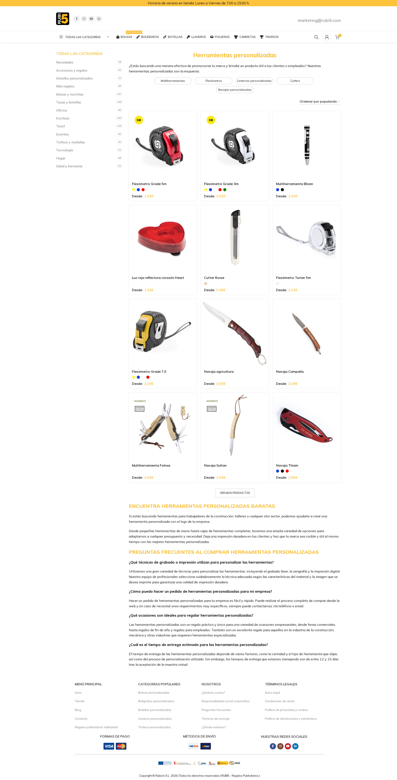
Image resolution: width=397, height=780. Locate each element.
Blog (78, 710)
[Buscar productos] (316, 37)
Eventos (62, 134)
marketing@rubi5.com (319, 20)
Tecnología (64, 150)
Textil (60, 126)
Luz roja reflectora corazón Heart (158, 278)
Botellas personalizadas (154, 710)
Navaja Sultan (215, 465)
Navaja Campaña (290, 371)
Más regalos (65, 86)
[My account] (327, 37)
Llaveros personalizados (155, 718)
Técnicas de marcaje (215, 718)
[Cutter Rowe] (235, 239)
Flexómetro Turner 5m (293, 278)
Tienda (79, 701)
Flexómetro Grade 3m (221, 184)
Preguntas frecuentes (216, 710)
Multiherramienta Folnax (151, 465)
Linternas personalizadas (254, 81)
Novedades (64, 62)
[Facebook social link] (76, 19)
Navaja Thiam (287, 465)
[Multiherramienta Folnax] (163, 427)
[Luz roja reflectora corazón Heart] (163, 239)
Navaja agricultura (219, 371)
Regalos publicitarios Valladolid (96, 727)
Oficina (61, 110)
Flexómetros (214, 81)
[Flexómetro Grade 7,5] (163, 333)
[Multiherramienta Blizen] (307, 145)
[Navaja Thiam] (307, 427)
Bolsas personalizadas (153, 692)
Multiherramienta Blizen (294, 184)
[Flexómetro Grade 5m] (163, 145)
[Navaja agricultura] (235, 333)
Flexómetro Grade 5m (149, 184)
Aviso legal (272, 692)
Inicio (78, 692)
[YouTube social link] (91, 19)
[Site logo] (62, 18)
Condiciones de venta (280, 701)
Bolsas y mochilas (70, 94)
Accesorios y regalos (71, 70)
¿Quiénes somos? (213, 692)
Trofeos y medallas (70, 142)
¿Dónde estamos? (214, 727)
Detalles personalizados (74, 78)
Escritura (62, 118)
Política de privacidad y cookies (286, 710)
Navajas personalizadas (235, 90)
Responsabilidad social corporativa (226, 701)
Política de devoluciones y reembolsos (291, 718)
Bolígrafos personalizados (156, 701)
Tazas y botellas (68, 102)
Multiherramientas (173, 81)
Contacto (81, 718)
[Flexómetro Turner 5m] (307, 239)
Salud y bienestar (69, 166)
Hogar (60, 158)
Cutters (295, 81)
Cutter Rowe (214, 278)
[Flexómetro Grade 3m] (235, 145)
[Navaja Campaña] (307, 333)
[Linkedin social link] (99, 19)
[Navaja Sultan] (235, 427)
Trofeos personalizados (154, 727)
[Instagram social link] (84, 19)
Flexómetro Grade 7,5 (149, 371)
